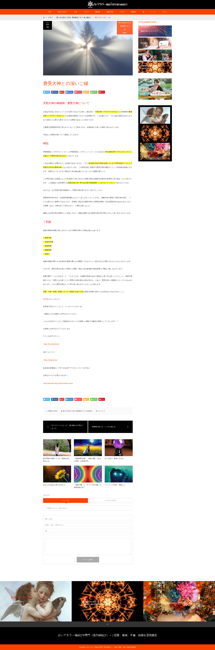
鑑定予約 (110, 12)
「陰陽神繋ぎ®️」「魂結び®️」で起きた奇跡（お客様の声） (87, 460)
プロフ (86, 12)
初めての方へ (62, 12)
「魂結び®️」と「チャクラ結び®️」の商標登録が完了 (87, 486)
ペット (153, 12)
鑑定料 (97, 12)
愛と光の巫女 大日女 (125, 22)
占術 (75, 12)
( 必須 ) (49, 518)
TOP (49, 12)
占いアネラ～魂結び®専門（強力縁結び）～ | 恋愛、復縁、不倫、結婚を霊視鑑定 (107, 635)
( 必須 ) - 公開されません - (55, 525)
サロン (164, 12)
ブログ (122, 12)
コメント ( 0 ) (65, 500)
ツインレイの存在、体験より (115, 485)
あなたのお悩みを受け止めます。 (55, 485)
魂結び (125, 33)
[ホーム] (44, 15)
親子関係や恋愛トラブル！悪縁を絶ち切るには (56, 460)
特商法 (133, 12)
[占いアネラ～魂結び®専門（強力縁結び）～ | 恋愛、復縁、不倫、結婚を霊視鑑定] (107, 4)
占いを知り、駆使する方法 (114, 458)
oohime (55, 411)
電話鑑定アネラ (125, 26)
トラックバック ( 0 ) (110, 500)
